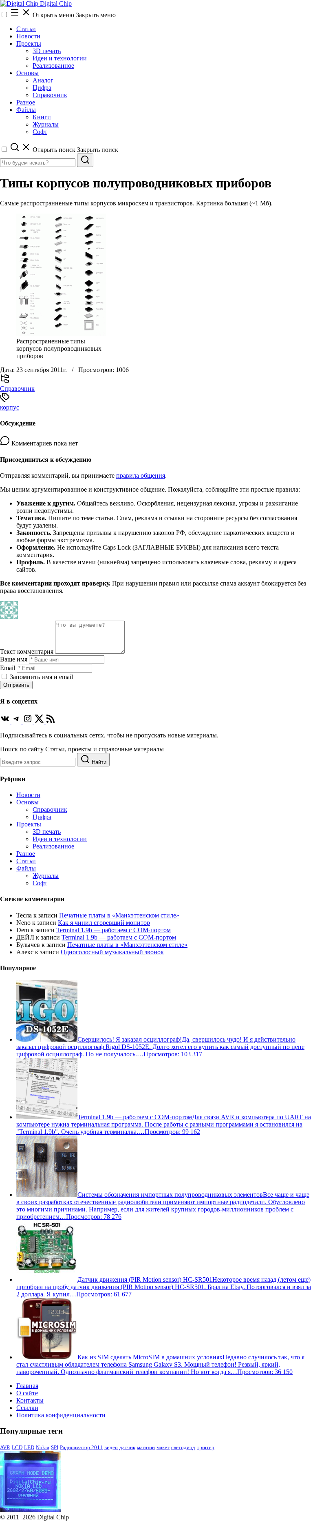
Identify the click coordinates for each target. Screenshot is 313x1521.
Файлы (26, 109)
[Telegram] (17, 721)
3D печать (47, 50)
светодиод (183, 1447)
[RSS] (50, 721)
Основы (27, 72)
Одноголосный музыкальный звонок (112, 952)
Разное (25, 102)
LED (29, 1447)
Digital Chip (55, 3)
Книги (42, 117)
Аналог (43, 80)
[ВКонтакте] (5, 721)
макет (163, 1447)
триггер (205, 1447)
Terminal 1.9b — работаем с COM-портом (113, 929)
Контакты (30, 1400)
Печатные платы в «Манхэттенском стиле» (119, 915)
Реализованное (53, 65)
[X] (40, 721)
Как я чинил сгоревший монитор (104, 922)
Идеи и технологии (60, 58)
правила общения (140, 475)
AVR (5, 1447)
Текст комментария (26, 651)
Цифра (42, 87)
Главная (27, 1385)
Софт (40, 131)
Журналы (46, 124)
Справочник (50, 94)
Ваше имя (13, 659)
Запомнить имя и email (41, 676)
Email (7, 667)
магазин (146, 1447)
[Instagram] (28, 721)
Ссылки (27, 1407)
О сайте (27, 1393)
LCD (17, 1447)
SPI (54, 1447)
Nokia (42, 1447)
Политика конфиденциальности (61, 1415)
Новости (28, 36)
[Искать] (85, 160)
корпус (9, 407)
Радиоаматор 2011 (81, 1447)
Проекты (28, 43)
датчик (127, 1447)
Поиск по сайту (22, 749)
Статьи (26, 28)
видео (111, 1447)
